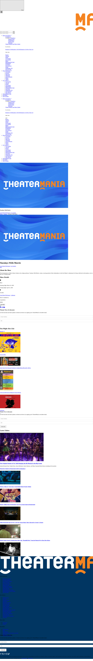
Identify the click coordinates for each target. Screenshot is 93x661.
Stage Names (5, 629)
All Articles (7, 72)
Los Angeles (8, 59)
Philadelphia (8, 63)
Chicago (7, 56)
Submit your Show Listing (14, 44)
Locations (7, 36)
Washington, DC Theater (8, 589)
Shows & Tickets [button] (6, 35)
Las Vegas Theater (7, 583)
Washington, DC (9, 68)
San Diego (7, 64)
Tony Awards (6, 96)
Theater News (6, 597)
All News (5, 617)
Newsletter (5, 95)
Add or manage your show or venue (10, 633)
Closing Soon (11, 41)
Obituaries (7, 75)
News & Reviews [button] (7, 70)
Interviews (7, 74)
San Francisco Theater (7, 587)
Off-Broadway (13, 49)
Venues (7, 44)
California (13, 295)
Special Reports (8, 76)
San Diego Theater (7, 612)
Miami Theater (6, 585)
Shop (4, 630)
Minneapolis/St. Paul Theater (9, 591)
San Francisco (8, 65)
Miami (6, 61)
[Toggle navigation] (1, 12)
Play (1, 267)
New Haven (8, 92)
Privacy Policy (24, 658)
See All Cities (8, 69)
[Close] (0, 413)
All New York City (29, 49)
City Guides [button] (5, 80)
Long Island (8, 58)
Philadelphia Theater (7, 586)
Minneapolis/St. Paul (9, 62)
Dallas (6, 57)
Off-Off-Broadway (21, 49)
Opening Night (6, 600)
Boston (7, 55)
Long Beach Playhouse (5, 295)
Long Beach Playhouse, (5, 212)
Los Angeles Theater (7, 581)
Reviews (7, 73)
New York (5, 622)
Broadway (13, 38)
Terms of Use (30, 658)
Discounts (10, 42)
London (4, 623)
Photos (6, 78)
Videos (6, 79)
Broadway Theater (7, 578)
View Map (2, 304)
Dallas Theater (6, 606)
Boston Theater (6, 582)
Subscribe (3, 324)
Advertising (5, 631)
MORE (1, 331)
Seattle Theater (6, 588)
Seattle (6, 67)
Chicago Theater (6, 580)
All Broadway (11, 40)
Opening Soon (11, 39)
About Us (5, 634)
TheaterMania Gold (7, 94)
